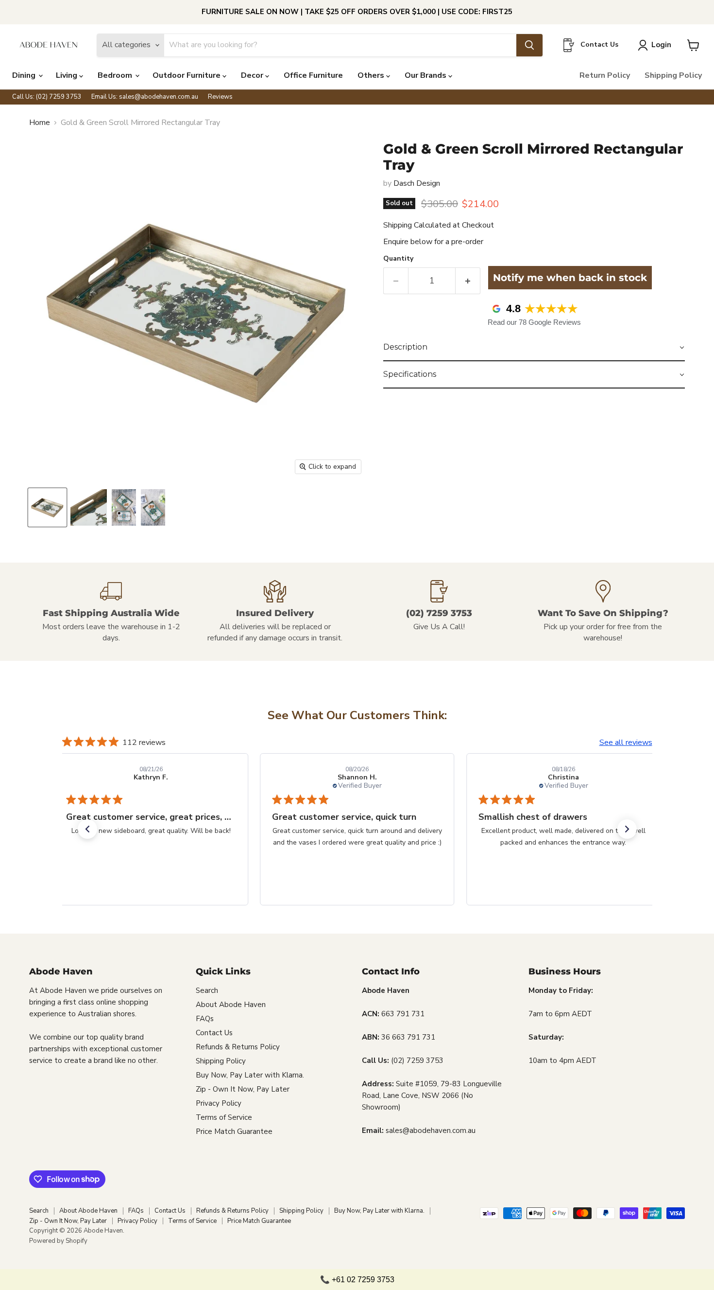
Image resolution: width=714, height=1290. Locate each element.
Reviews (220, 97)
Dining (24, 75)
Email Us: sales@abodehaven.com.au (144, 97)
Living (67, 75)
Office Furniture (313, 75)
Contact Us (214, 1033)
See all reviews (625, 742)
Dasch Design (416, 183)
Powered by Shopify (58, 1241)
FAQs (205, 1019)
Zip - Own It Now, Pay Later (242, 1089)
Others (371, 75)
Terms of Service (224, 1117)
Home (39, 122)
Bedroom (116, 75)
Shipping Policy (673, 75)
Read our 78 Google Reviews (534, 322)
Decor (253, 75)
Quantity (398, 259)
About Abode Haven (231, 1004)
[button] (534, 347)
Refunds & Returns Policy (238, 1047)
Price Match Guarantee (234, 1131)
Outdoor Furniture (187, 75)
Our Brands (426, 75)
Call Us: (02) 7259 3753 (47, 97)
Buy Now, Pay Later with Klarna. (250, 1075)
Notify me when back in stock (570, 277)
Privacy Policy (218, 1103)
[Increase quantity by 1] (468, 280)
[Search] (529, 45)
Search (207, 990)
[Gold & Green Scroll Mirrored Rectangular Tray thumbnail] (47, 507)
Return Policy (604, 75)
